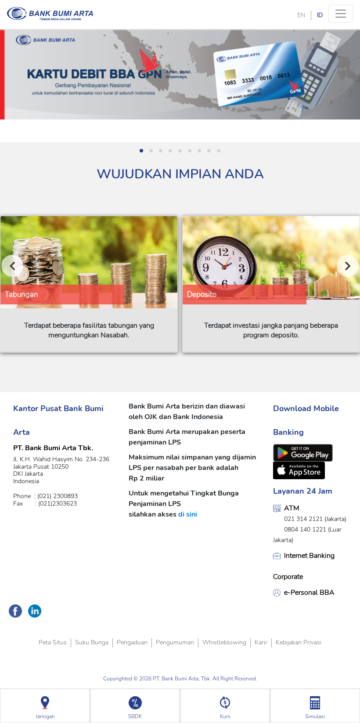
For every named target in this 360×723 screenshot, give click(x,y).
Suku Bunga (91, 642)
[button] (141, 151)
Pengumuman (175, 642)
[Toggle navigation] (340, 13)
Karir (261, 642)
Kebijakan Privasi (298, 642)
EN (301, 15)
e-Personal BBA (309, 592)
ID (320, 15)
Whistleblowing (224, 642)
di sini (187, 514)
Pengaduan (132, 642)
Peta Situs (53, 642)
